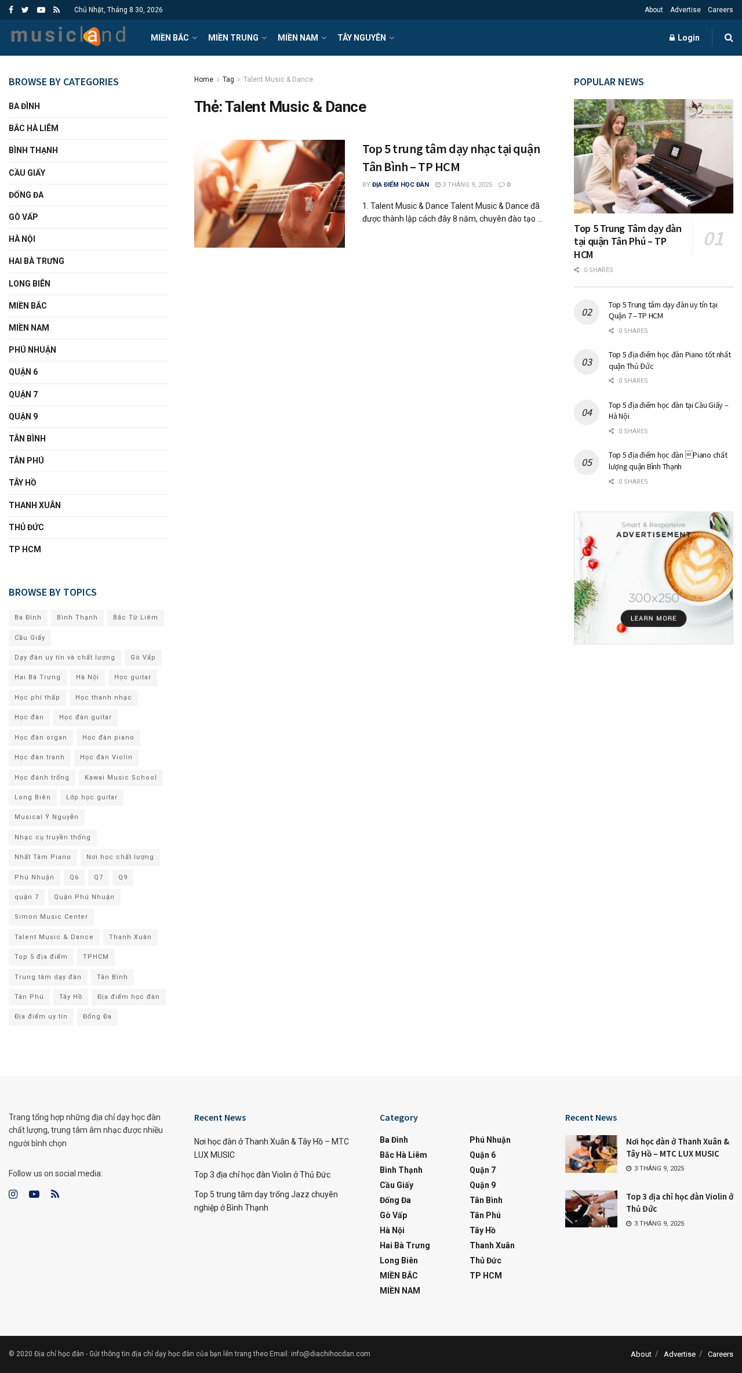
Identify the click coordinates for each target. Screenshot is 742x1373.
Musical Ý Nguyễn (46, 817)
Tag (228, 79)
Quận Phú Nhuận (84, 897)
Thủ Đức (26, 527)
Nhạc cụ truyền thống (52, 837)
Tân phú (26, 460)
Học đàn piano (108, 737)
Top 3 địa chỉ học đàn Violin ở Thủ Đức (262, 1174)
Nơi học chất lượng (120, 857)
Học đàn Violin (106, 757)
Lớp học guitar (92, 797)
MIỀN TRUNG (233, 37)
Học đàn (29, 717)
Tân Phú (29, 997)
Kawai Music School (121, 777)
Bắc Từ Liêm (135, 617)
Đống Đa (26, 195)
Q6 (74, 877)
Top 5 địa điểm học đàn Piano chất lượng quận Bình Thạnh (668, 461)
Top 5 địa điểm (41, 957)
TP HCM (25, 549)
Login (688, 37)
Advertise (685, 10)
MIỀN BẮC (170, 37)
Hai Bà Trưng (36, 261)
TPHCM (96, 957)
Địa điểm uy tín (41, 1016)
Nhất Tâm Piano (42, 857)
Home (203, 79)
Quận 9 (23, 416)
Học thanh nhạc (103, 697)
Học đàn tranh (39, 757)
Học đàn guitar (85, 717)
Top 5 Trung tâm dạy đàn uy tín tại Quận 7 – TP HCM (663, 310)
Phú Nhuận (32, 349)
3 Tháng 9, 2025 (466, 185)
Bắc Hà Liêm (34, 128)
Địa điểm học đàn (400, 185)
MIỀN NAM (298, 37)
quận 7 (26, 897)
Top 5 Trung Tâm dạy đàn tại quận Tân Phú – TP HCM (628, 241)
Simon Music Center (51, 917)
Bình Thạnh (33, 150)
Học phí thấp (37, 697)
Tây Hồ (23, 482)
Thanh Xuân (35, 505)
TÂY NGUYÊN (361, 37)
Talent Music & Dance (278, 79)
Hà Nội (22, 239)
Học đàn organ (40, 737)
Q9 (123, 877)
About (654, 10)
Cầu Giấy (27, 172)
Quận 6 (23, 371)
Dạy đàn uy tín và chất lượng (64, 657)
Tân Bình (27, 438)
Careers (720, 10)
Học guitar (132, 677)
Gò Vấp (23, 217)
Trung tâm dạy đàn (48, 977)
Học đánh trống (42, 777)
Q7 (98, 877)
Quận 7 (23, 394)
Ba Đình (24, 106)
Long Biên (29, 283)
